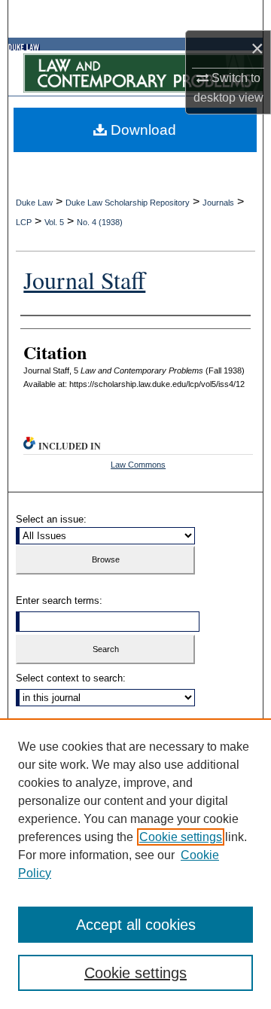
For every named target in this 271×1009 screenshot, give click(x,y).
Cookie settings (180, 837)
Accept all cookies (136, 924)
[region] (135, 863)
